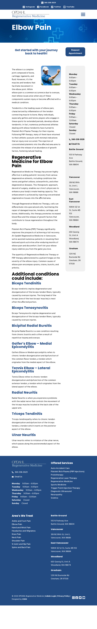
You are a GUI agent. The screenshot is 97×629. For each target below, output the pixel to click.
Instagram (30, 6)
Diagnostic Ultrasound (61, 491)
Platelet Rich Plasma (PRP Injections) (67, 471)
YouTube (70, 6)
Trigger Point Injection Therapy (65, 488)
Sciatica (54, 498)
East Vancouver (74, 200)
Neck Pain (16, 537)
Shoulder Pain (18, 541)
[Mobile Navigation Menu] (83, 14)
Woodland (74, 227)
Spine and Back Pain (21, 547)
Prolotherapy (57, 475)
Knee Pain (16, 534)
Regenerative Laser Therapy (64, 478)
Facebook (44, 6)
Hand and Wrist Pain (21, 527)
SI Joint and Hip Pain (21, 544)
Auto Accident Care (60, 468)
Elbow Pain (17, 524)
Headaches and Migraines (23, 531)
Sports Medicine (58, 485)
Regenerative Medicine (62, 481)
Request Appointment (75, 51)
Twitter (57, 6)
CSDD (24, 599)
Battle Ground (76, 149)
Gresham (73, 248)
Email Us (75, 144)
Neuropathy (56, 494)
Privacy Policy (63, 596)
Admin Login (50, 596)
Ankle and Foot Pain (21, 521)
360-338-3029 (50, 2)
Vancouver (74, 177)
